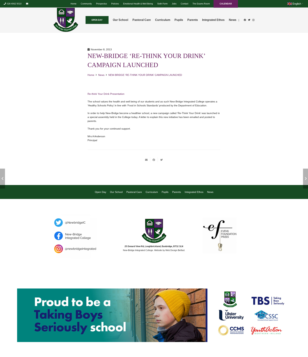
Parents (176, 192)
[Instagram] (253, 20)
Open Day (100, 192)
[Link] (65, 20)
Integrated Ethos (194, 192)
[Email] (27, 4)
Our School (116, 192)
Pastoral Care (134, 192)
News (210, 192)
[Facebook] (245, 20)
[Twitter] (249, 20)
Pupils (165, 192)
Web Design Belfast (174, 250)
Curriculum (152, 192)
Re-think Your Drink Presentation (106, 93)
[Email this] (146, 159)
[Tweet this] (161, 159)
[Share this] (154, 159)
